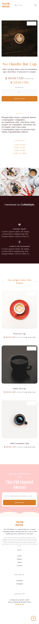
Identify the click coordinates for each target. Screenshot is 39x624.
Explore (19, 559)
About (20, 562)
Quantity (19, 87)
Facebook (19, 580)
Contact (19, 565)
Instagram (19, 584)
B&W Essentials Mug (19, 443)
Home (20, 556)
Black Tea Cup (19, 388)
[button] (35, 5)
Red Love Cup (19, 334)
